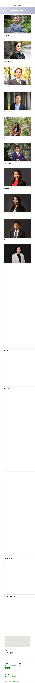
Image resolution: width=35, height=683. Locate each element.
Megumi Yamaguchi (9, 596)
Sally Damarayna (8, 473)
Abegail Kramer (8, 188)
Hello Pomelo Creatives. (16, 681)
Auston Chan (7, 87)
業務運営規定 (7, 671)
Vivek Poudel (7, 240)
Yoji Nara (6, 350)
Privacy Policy (7, 670)
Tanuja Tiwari (7, 388)
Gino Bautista (7, 112)
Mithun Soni (7, 35)
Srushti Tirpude (8, 558)
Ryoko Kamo (7, 61)
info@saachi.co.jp (13, 665)
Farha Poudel (7, 214)
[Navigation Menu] (33, 2)
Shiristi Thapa (7, 265)
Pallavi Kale (7, 137)
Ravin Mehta (7, 163)
